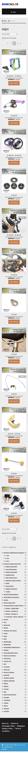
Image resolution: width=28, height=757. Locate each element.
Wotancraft (7, 625)
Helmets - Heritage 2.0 (12, 611)
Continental (7, 700)
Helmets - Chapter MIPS (12, 608)
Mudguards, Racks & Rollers (13, 580)
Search (14, 754)
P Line (7, 558)
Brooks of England (9, 672)
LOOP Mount (7, 658)
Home (5, 21)
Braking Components (11, 566)
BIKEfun (6, 683)
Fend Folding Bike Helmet (11, 653)
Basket (22, 753)
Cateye (6, 633)
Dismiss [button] (4, 749)
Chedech (6, 650)
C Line (7, 561)
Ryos (5, 622)
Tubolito (6, 703)
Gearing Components (11, 572)
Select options (14, 83)
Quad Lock (7, 669)
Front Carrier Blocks (11, 569)
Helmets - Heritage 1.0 (12, 614)
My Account (4, 754)
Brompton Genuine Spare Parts (12, 564)
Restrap (6, 628)
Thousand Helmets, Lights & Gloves (13, 605)
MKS (5, 692)
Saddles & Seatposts (11, 589)
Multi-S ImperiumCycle (10, 694)
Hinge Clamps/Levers (11, 577)
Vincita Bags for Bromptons (11, 597)
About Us (5, 723)
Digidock (6, 686)
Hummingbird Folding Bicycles (12, 647)
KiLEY (5, 639)
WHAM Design (7, 642)
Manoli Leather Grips (9, 603)
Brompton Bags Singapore (11, 594)
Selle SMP (6, 675)
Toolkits (8, 591)
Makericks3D (7, 644)
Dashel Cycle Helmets (10, 655)
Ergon (5, 636)
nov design (7, 667)
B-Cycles (6, 689)
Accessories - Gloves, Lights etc (14, 616)
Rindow (6, 706)
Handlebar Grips (10, 575)
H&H (9, 21)
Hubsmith (6, 708)
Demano (6, 600)
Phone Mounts (9, 586)
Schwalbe (6, 697)
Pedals (7, 583)
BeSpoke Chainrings (9, 680)
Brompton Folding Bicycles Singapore (14, 552)
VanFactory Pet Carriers (10, 630)
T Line (7, 555)
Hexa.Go (6, 619)
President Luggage (9, 678)
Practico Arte (7, 661)
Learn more (17, 79)
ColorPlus (6, 711)
